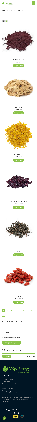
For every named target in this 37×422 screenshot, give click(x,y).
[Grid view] (3, 21)
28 (23, 311)
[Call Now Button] (4, 418)
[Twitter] (18, 413)
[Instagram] (22, 413)
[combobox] (18, 326)
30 (31, 311)
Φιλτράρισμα (6, 356)
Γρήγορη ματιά (18, 65)
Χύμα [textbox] (17, 326)
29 (27, 311)
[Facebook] (14, 413)
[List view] (6, 21)
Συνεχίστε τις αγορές (11, 343)
